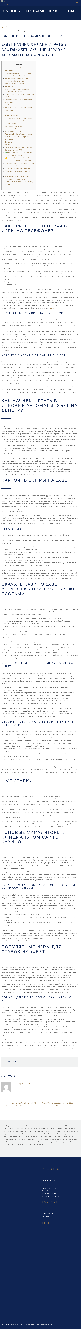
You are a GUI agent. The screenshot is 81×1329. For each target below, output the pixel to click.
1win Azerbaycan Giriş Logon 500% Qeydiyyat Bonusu (21, 1104)
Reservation (48, 1214)
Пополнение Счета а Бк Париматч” (17, 168)
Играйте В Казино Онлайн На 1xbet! (18, 76)
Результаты (9, 86)
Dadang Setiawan (8, 31)
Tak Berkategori (21, 31)
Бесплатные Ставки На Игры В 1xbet (18, 73)
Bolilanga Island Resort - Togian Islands (21, 1324)
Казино (7, 145)
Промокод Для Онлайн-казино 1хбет (18, 134)
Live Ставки (9, 105)
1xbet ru (51, 308)
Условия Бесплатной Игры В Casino (18, 176)
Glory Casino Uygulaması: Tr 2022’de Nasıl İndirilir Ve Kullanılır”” (57, 1104)
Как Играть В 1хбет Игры (14, 131)
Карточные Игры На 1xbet (14, 84)
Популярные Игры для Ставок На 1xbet (19, 118)
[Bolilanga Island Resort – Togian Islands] (6, 2)
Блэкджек (8, 142)
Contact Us (48, 1217)
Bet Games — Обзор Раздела (15, 179)
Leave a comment (35, 31)
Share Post (12, 1062)
